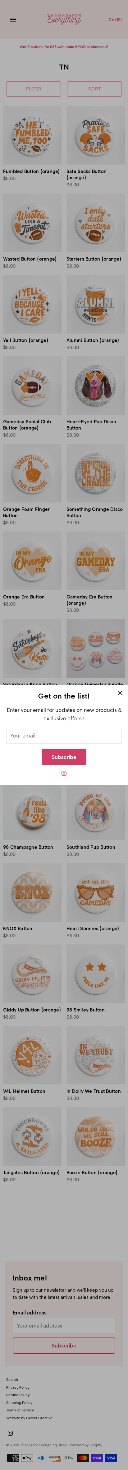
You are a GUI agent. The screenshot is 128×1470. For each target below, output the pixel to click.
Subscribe (64, 757)
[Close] (120, 692)
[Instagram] (64, 775)
